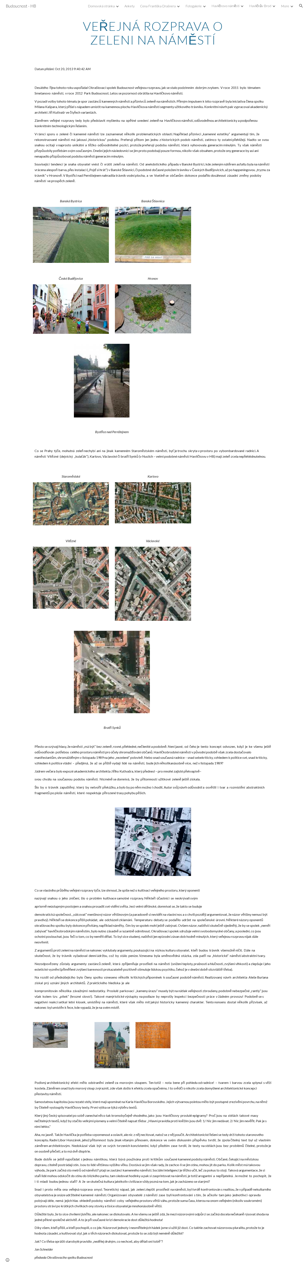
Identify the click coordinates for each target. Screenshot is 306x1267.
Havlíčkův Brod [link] (260, 6)
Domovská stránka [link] (101, 6)
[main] (153, 32)
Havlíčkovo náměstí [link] (225, 6)
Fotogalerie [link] (193, 6)
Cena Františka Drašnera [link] (158, 6)
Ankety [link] (129, 6)
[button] (301, 6)
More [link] (285, 6)
